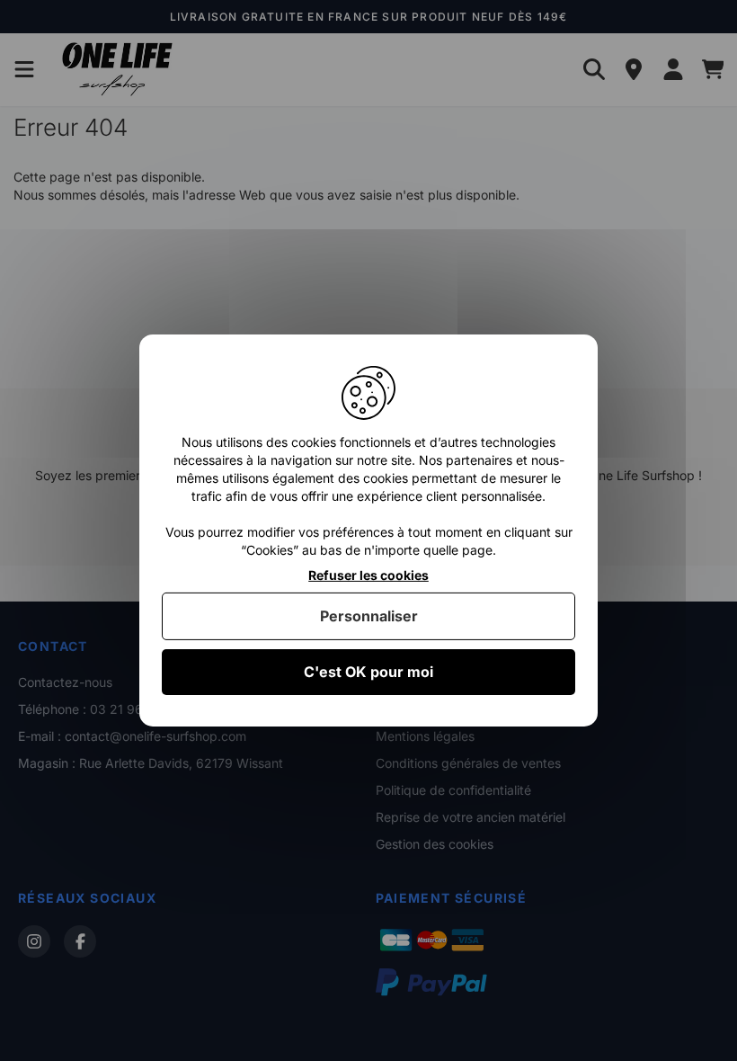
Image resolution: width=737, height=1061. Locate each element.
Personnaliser (369, 616)
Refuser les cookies (368, 575)
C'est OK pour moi (368, 672)
